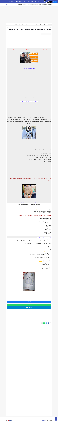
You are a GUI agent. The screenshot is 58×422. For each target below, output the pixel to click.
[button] (48, 323)
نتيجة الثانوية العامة (50, 4)
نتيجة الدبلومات (41, 4)
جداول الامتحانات (25, 4)
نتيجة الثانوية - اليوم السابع (19, 1)
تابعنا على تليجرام (29, 307)
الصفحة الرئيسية (40, 1)
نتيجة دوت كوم (44, 420)
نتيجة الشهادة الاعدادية (31, 4)
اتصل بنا (29, 1)
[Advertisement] (29, 17)
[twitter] (7, 4)
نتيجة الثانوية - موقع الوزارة (11, 1)
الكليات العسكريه (20, 4)
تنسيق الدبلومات (36, 4)
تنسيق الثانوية (45, 4)
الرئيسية (50, 27)
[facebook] (11, 420)
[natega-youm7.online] (6, 420)
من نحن (25, 1)
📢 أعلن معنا (54, 1)
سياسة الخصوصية (34, 1)
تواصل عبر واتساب (29, 304)
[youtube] (8, 420)
